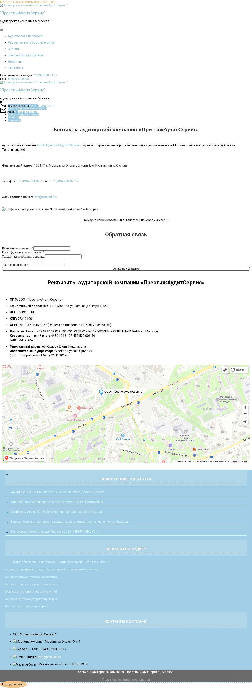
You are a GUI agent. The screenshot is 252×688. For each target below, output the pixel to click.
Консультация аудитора (25, 55)
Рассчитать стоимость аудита (31, 42)
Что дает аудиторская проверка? (26, 606)
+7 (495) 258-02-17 (44, 75)
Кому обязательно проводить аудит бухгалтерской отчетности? (61, 562)
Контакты (15, 68)
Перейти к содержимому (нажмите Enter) (27, 1)
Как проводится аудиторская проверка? (31, 599)
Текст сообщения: (15, 264)
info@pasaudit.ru (19, 78)
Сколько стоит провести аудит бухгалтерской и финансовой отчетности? (54, 569)
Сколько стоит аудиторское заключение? (32, 584)
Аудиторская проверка (25, 36)
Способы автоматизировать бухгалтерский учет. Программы (57, 502)
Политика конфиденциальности (126, 680)
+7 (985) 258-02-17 (64, 181)
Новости (14, 62)
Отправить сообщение (126, 268)
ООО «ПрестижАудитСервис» (59, 145)
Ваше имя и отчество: (17, 248)
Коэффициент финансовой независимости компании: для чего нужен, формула (70, 522)
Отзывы (14, 49)
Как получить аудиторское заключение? (31, 576)
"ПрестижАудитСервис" (22, 13)
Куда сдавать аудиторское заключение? (31, 591)
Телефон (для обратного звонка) (23, 256)
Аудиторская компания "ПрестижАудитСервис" (124, 672)
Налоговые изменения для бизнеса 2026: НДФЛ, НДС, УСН (54, 531)
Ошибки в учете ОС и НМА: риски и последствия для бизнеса (56, 512)
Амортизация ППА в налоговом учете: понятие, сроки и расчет (57, 492)
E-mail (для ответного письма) (23, 252)
